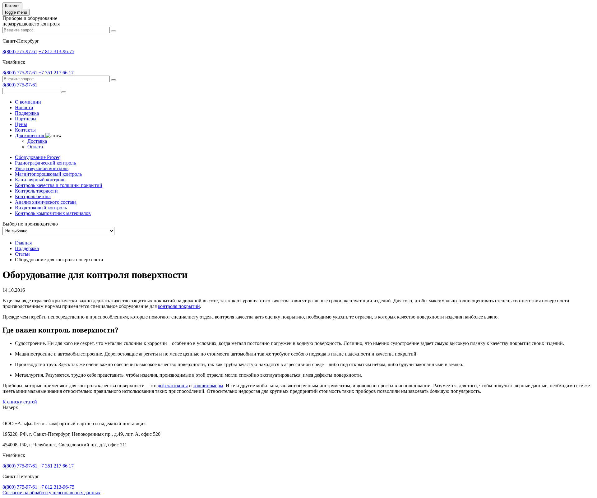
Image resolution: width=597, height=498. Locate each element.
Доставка (37, 141)
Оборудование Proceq (38, 157)
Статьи (22, 254)
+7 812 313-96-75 (56, 51)
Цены (21, 124)
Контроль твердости (36, 190)
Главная (23, 242)
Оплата (35, 146)
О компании (28, 102)
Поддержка (27, 113)
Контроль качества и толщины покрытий (58, 185)
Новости (24, 107)
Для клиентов (30, 135)
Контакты (25, 130)
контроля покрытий (179, 306)
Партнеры (25, 118)
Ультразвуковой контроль (41, 168)
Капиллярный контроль (40, 179)
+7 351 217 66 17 (56, 72)
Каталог (12, 5)
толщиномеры (208, 385)
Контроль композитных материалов (53, 213)
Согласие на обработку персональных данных (51, 492)
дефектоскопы (173, 385)
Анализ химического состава (45, 202)
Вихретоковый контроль (41, 207)
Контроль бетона (33, 196)
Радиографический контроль (45, 162)
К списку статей (19, 401)
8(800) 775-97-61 (19, 51)
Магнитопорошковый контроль (48, 174)
